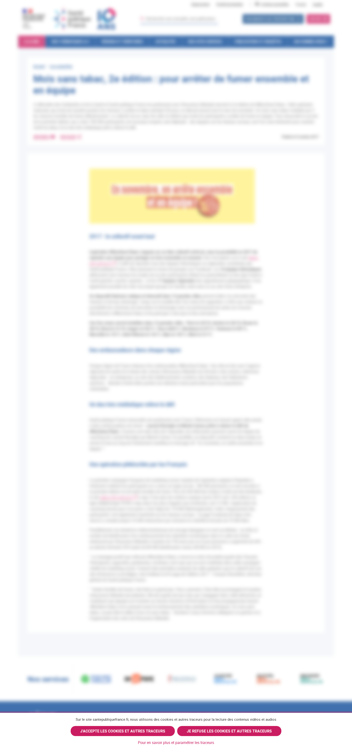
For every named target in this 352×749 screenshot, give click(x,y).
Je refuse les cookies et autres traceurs (229, 731)
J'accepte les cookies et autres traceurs (122, 731)
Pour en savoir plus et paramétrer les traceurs (176, 742)
